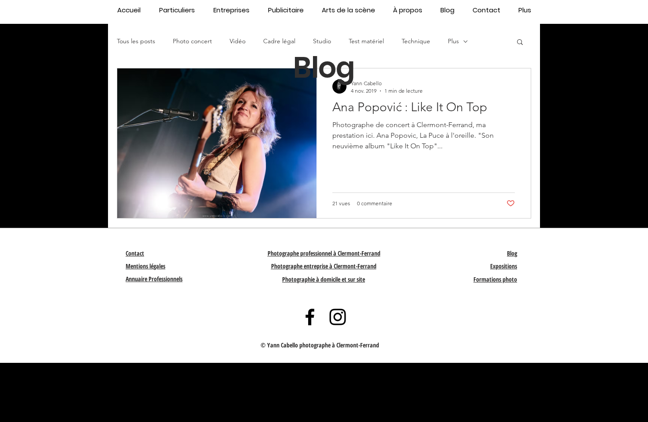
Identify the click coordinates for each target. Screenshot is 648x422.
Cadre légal (279, 41)
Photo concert (192, 41)
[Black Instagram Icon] (338, 317)
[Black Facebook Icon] (310, 317)
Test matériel (366, 41)
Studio (322, 41)
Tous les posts (136, 41)
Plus (453, 41)
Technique (416, 41)
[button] (520, 42)
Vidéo (238, 41)
